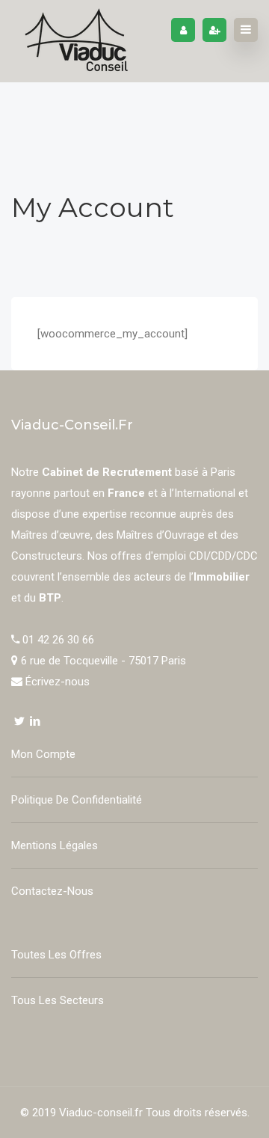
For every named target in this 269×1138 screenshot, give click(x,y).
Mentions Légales (54, 845)
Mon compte (43, 754)
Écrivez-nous (57, 681)
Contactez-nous (52, 891)
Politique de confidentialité (76, 800)
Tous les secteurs (57, 1000)
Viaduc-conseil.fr (101, 1112)
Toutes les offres (56, 954)
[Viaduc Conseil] (76, 41)
